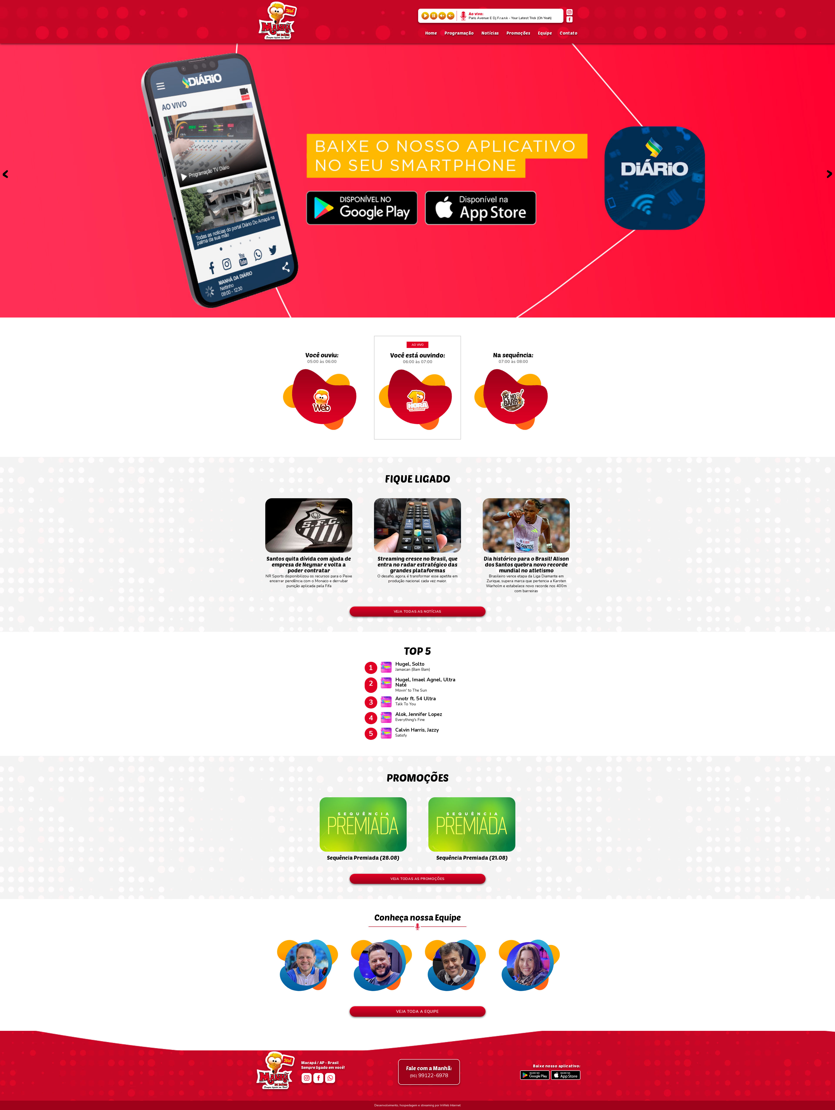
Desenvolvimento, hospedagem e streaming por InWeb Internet (417, 1105)
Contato (568, 32)
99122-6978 (429, 1072)
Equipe (545, 32)
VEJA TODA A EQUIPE (417, 1011)
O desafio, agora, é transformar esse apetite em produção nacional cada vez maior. (417, 569)
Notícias (490, 32)
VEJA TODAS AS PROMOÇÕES (417, 878)
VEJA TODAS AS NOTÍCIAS (417, 611)
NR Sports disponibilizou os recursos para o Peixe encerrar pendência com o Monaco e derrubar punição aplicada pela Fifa (309, 571)
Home (431, 32)
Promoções (518, 32)
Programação (459, 32)
